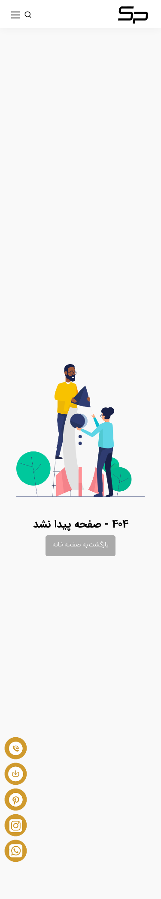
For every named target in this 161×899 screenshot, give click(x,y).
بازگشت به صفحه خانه (80, 545)
